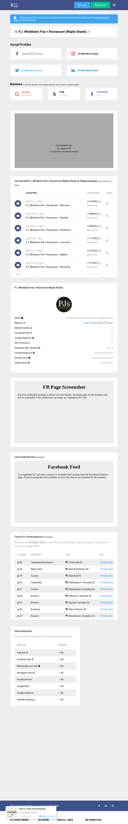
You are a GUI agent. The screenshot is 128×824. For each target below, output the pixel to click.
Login (83, 5)
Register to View (92, 205)
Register (101, 5)
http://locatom (98, 323)
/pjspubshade (32, 54)
